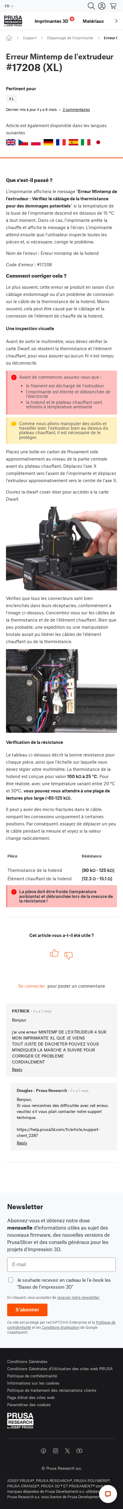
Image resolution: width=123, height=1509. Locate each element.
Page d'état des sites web (31, 1397)
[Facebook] (43, 1451)
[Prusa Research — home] (13, 21)
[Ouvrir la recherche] (91, 6)
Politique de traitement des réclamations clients (51, 1390)
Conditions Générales (27, 1361)
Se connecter (31, 986)
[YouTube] (79, 1451)
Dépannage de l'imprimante (70, 37)
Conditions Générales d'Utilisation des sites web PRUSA (60, 1368)
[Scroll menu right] (116, 21)
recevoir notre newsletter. (78, 1297)
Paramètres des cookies (29, 1404)
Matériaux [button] (93, 21)
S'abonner (27, 1309)
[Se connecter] (102, 6)
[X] (67, 1451)
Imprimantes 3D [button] (54, 20)
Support (29, 37)
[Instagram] (55, 1451)
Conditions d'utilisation (60, 1327)
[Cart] (113, 6)
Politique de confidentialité (32, 1375)
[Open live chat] (108, 1494)
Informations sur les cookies (33, 1382)
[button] (11, 142)
